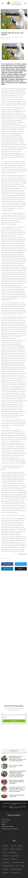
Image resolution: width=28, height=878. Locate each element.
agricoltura (4, 558)
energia (4, 852)
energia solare (13, 852)
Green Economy (6, 819)
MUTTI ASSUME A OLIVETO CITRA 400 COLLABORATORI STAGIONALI (16, 782)
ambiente (13, 845)
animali (20, 845)
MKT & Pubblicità (22, 806)
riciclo (17, 866)
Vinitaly (3, 824)
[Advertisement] (14, 635)
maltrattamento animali (18, 862)
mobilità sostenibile (8, 866)
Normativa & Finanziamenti (17, 37)
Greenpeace (14, 859)
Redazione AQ (5, 37)
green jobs (5, 859)
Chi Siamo (4, 806)
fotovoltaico (6, 855)
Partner (11, 807)
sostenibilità (6, 872)
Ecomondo (4, 822)
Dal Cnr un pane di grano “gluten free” (16, 766)
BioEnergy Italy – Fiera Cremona (10, 829)
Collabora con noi (12, 806)
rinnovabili (5, 869)
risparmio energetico (16, 869)
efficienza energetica (15, 849)
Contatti (16, 807)
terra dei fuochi (16, 872)
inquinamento (6, 862)
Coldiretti (5, 849)
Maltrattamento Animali (8, 826)
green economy (16, 855)
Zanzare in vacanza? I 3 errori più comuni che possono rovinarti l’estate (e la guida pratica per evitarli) (17, 789)
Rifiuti (22, 866)
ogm (10, 558)
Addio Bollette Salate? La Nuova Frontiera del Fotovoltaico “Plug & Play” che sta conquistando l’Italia (17, 758)
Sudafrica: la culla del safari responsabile (17, 795)
